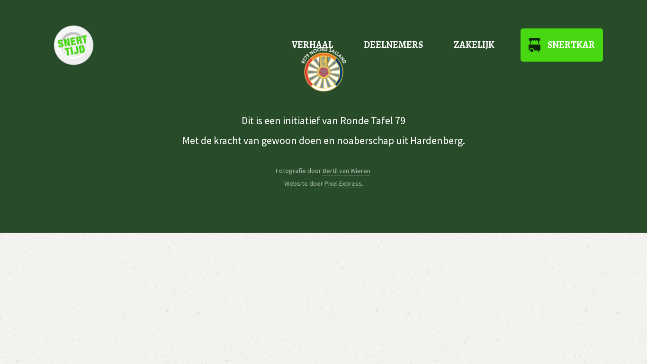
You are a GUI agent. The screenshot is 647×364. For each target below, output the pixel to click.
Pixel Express (343, 183)
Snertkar (571, 44)
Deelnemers (393, 44)
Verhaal (312, 44)
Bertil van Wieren (346, 170)
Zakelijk (474, 44)
